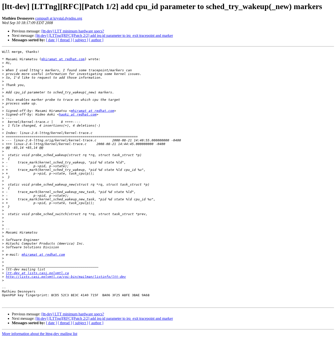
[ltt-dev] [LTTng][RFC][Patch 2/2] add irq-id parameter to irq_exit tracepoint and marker (104, 35)
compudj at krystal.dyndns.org (58, 18)
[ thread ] (65, 40)
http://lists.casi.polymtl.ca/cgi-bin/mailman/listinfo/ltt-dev (66, 277)
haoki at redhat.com (77, 114)
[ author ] (96, 40)
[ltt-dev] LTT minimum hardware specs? (72, 31)
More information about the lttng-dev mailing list (39, 334)
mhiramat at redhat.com (63, 59)
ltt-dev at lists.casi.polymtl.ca (37, 273)
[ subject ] (80, 40)
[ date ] (51, 40)
